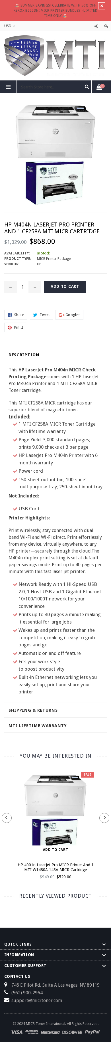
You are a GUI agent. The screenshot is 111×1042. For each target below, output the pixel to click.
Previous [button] (7, 818)
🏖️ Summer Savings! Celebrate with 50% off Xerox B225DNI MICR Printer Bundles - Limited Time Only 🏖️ (55, 10)
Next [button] (104, 818)
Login (96, 26)
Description (24, 354)
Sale (87, 774)
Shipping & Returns (33, 710)
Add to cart (55, 850)
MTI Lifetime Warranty (38, 725)
